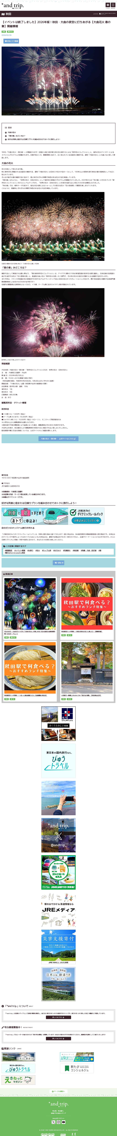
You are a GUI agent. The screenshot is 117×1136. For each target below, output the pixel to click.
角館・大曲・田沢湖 (89, 550)
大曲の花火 (12, 132)
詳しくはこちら (57, 1017)
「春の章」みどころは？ (16, 136)
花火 (38, 550)
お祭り (30, 550)
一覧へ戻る (57, 563)
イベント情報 (20, 550)
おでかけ (57, 550)
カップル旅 (47, 550)
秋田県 (76, 550)
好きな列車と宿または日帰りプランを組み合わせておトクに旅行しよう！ (34, 139)
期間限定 (9, 550)
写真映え (67, 550)
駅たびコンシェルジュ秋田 (15, 553)
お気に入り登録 (12, 41)
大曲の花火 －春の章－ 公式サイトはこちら (57, 439)
